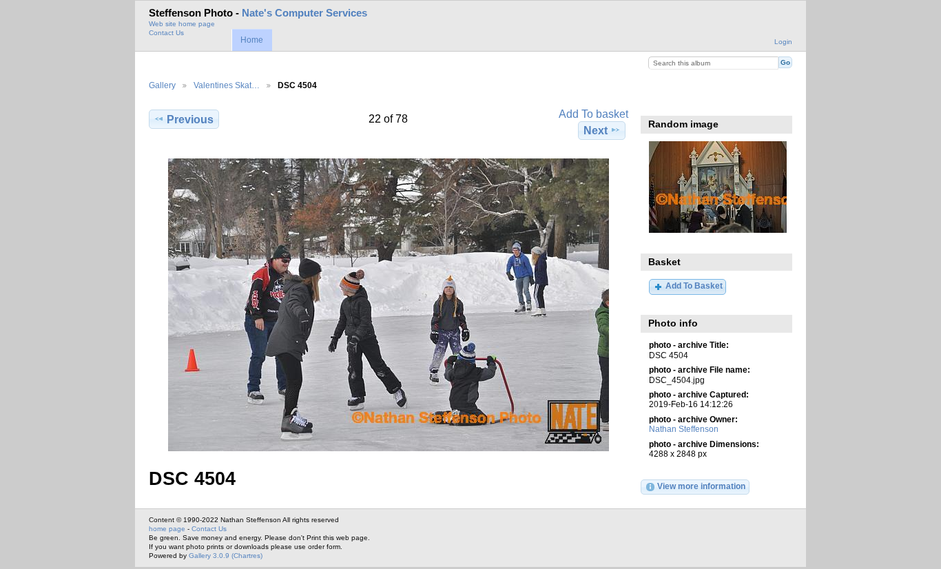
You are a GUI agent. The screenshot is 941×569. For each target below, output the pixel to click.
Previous (190, 119)
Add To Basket (694, 285)
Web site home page (182, 24)
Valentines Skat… (227, 85)
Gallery (162, 85)
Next (595, 130)
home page (167, 528)
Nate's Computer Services (304, 13)
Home (251, 40)
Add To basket (593, 114)
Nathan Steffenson (683, 428)
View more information (701, 486)
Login (783, 41)
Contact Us (166, 33)
